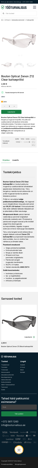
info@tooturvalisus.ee (13, 425)
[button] (6, 65)
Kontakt (22, 372)
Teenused (4, 387)
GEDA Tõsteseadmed (8, 384)
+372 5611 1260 (9, 421)
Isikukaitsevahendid (7, 375)
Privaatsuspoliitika (7, 464)
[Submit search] (3, 13)
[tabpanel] (19, 227)
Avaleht (22, 365)
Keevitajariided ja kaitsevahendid (6, 378)
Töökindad (4, 370)
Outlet (3, 389)
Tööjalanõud (5, 365)
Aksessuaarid (5, 372)
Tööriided (4, 367)
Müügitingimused (20, 464)
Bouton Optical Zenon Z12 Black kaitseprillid (17, 346)
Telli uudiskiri (19, 414)
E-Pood (22, 367)
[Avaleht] (8, 356)
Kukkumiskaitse (6, 382)
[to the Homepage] (14, 7)
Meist (22, 370)
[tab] (16, 55)
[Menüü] (34, 7)
